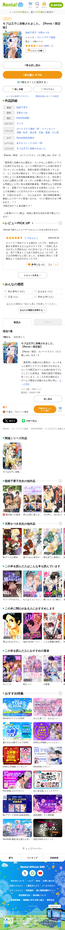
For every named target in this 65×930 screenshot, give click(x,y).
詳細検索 (54, 857)
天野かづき (43, 32)
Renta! (6, 428)
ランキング (32, 857)
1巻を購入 (32, 75)
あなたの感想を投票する (31, 310)
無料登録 (58, 5)
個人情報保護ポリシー (45, 890)
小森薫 (46, 684)
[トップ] (10, 4)
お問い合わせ (48, 880)
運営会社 (50, 900)
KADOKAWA (22, 117)
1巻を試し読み (33, 65)
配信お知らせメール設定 (47, 95)
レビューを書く (37, 50)
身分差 (33, 132)
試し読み (48, 398)
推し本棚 (19, 89)
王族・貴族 (44, 132)
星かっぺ (27, 684)
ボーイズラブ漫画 (46, 37)
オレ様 (55, 132)
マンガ (19, 123)
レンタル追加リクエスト (17, 95)
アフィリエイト (16, 890)
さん (31, 238)
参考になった (38, 264)
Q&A (38, 880)
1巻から (7, 336)
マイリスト (49, 89)
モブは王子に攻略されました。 (32, 148)
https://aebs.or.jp (22, 926)
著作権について (39, 895)
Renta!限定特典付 (25, 137)
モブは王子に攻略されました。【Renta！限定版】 (38, 344)
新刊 (11, 857)
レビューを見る (31, 275)
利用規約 (29, 890)
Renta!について (17, 880)
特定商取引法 (24, 895)
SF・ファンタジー (46, 128)
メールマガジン (48, 885)
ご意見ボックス (32, 885)
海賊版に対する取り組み (33, 900)
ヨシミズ (7, 684)
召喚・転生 (22, 132)
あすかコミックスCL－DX (29, 143)
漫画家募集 (15, 900)
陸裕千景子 (31, 32)
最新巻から (19, 336)
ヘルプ (30, 880)
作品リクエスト (16, 885)
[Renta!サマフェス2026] (20, 4)
